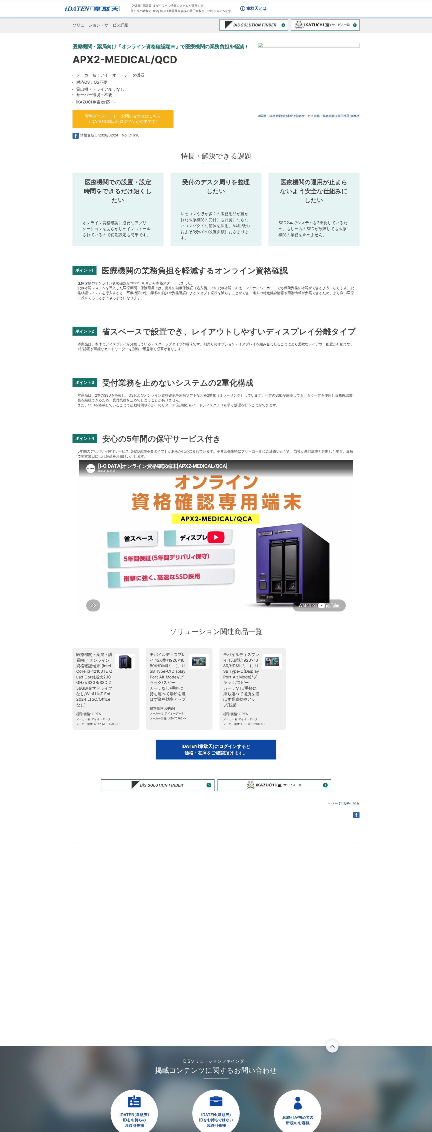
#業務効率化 (284, 116)
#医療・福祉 (266, 116)
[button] (123, 119)
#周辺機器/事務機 (348, 116)
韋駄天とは (256, 8)
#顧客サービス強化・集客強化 (314, 116)
